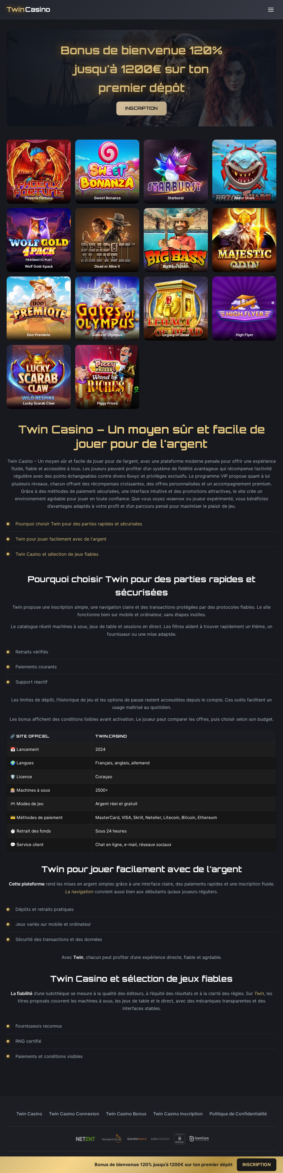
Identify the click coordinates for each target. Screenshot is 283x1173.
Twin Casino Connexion (74, 1113)
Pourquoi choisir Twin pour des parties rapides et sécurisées (78, 523)
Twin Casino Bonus (126, 1113)
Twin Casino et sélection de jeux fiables (56, 554)
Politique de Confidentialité (238, 1113)
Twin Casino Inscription (178, 1113)
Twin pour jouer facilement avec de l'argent (60, 539)
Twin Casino (29, 1113)
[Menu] (270, 9)
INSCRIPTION (141, 108)
